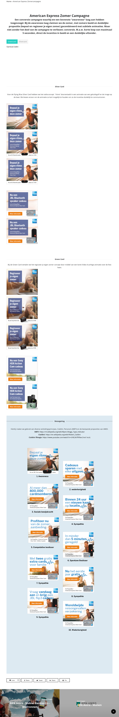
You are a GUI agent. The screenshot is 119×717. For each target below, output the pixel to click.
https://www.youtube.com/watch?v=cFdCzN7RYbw (62, 437)
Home (9, 1)
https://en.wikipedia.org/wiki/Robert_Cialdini (63, 434)
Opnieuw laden (12, 47)
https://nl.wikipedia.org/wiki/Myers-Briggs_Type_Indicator (62, 432)
